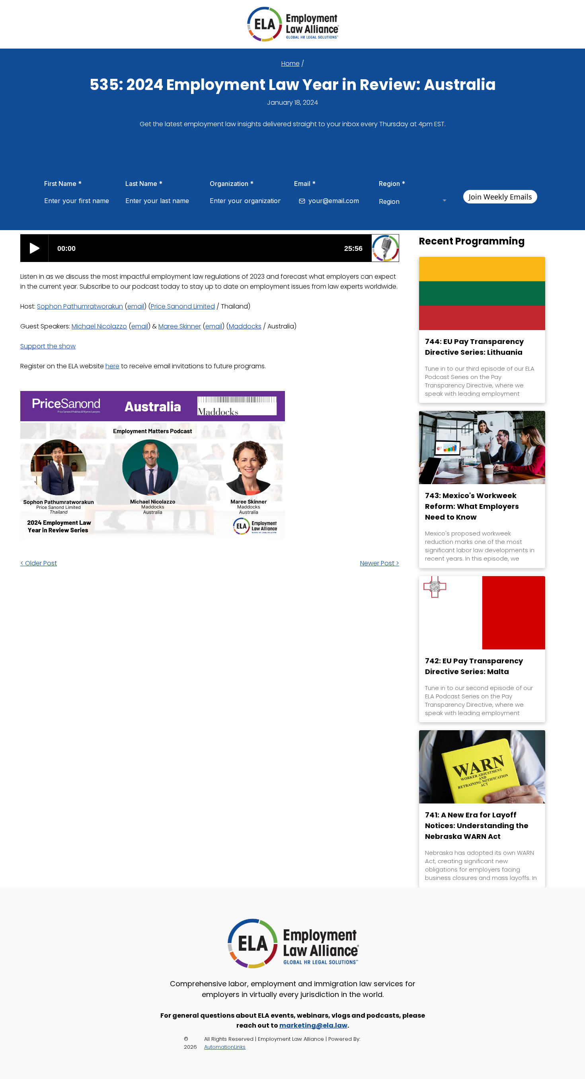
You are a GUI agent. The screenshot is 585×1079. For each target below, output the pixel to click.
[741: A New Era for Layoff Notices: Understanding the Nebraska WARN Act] (482, 766)
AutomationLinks (225, 1047)
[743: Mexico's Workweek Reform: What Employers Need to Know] (482, 447)
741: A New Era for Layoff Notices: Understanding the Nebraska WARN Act (476, 825)
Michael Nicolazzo (99, 326)
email (135, 306)
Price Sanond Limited (183, 306)
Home (290, 63)
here (112, 366)
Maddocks (245, 326)
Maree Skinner (179, 326)
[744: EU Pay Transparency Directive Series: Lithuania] (482, 293)
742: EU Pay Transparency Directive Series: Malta (474, 666)
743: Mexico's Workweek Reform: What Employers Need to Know (472, 506)
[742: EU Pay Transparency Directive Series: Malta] (482, 612)
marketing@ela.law (313, 1025)
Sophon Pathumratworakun (80, 306)
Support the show (48, 346)
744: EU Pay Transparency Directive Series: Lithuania (474, 346)
